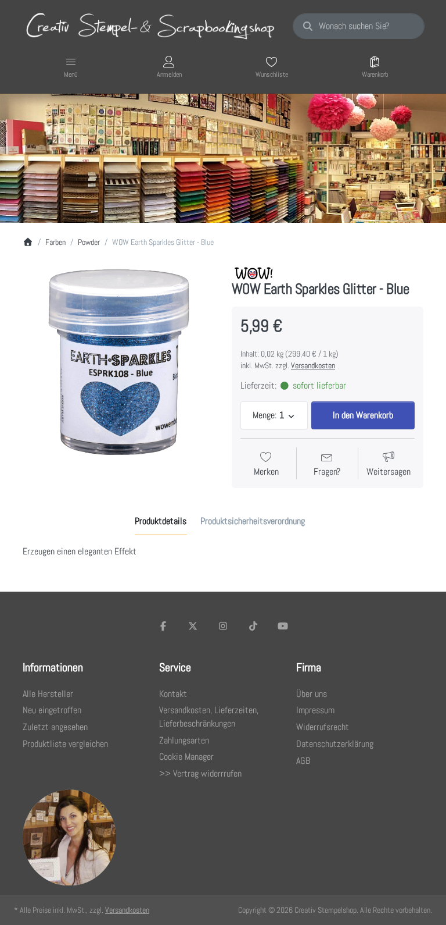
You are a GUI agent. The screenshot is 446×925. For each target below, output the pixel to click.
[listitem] (118, 362)
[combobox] (359, 26)
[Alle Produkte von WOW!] (253, 272)
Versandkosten (313, 365)
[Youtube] (283, 626)
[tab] (160, 521)
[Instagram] (223, 626)
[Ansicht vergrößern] (118, 362)
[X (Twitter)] (193, 626)
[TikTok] (253, 626)
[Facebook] (163, 626)
